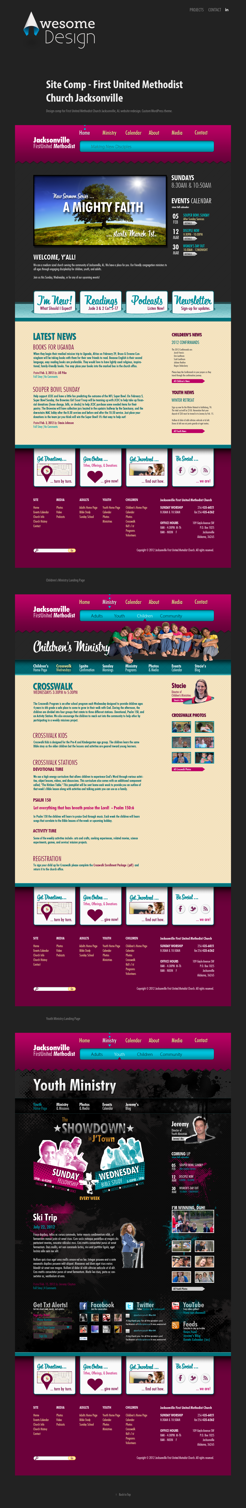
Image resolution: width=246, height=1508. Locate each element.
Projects (197, 10)
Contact (214, 10)
